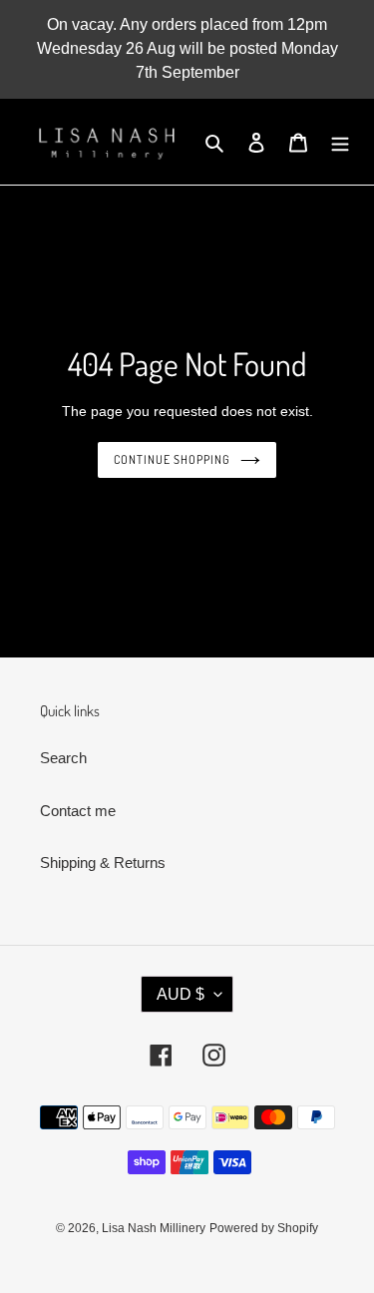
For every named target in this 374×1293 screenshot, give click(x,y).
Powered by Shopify (263, 1228)
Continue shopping (172, 459)
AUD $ (180, 994)
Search (63, 757)
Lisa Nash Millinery (153, 1228)
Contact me (78, 810)
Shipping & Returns (103, 862)
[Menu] (340, 142)
